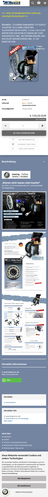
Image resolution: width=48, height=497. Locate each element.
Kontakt (6, 439)
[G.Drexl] (11, 3)
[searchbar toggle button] (33, 3)
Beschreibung (9, 161)
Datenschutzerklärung (9, 473)
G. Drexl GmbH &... (10, 402)
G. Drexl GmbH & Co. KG (40, 49)
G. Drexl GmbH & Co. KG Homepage (16, 418)
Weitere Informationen (24, 492)
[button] (5, 125)
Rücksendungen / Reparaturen (14, 448)
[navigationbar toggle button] (45, 3)
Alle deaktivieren (24, 486)
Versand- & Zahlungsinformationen (15, 442)
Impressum (7, 437)
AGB (5, 451)
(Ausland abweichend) (29, 105)
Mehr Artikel (8, 421)
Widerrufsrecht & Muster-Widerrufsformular (18, 445)
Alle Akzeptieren (24, 478)
